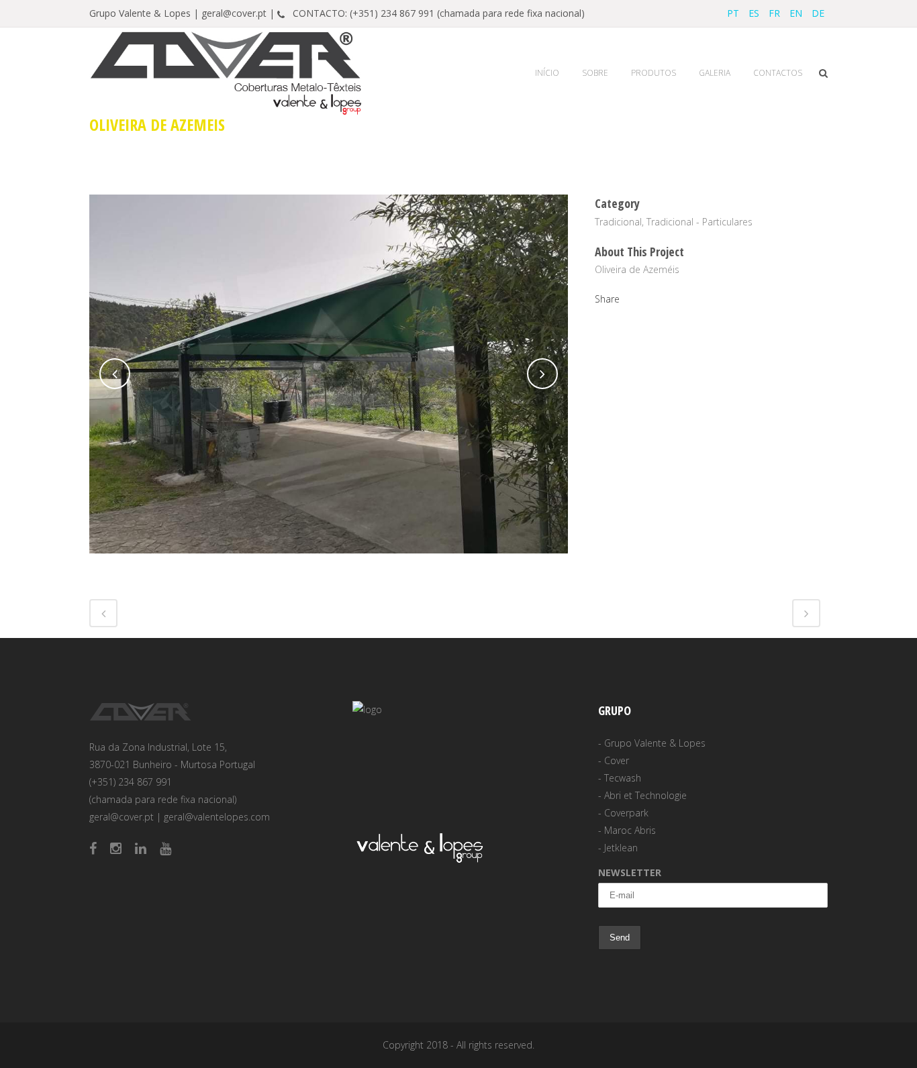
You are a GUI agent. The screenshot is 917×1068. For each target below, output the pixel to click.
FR (774, 13)
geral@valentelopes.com (217, 816)
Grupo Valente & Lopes (655, 743)
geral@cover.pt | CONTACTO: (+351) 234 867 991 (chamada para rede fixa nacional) (393, 13)
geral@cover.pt (121, 816)
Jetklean (621, 847)
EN (795, 13)
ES (754, 13)
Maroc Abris (630, 830)
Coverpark (626, 812)
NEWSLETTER (629, 872)
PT (733, 13)
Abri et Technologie (645, 795)
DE (818, 13)
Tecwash (622, 777)
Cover (616, 760)
